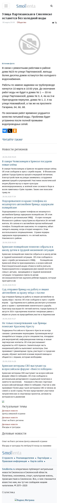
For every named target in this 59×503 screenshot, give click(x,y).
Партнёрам (43, 458)
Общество (21, 22)
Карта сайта (36, 461)
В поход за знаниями (41, 446)
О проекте (7, 458)
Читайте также (12, 139)
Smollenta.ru (8, 469)
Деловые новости (10, 411)
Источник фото (8, 63)
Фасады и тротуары (11, 427)
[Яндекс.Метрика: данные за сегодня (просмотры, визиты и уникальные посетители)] (24, 500)
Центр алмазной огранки (13, 414)
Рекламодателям (25, 458)
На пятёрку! (26, 446)
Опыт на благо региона (12, 420)
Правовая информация (14, 461)
